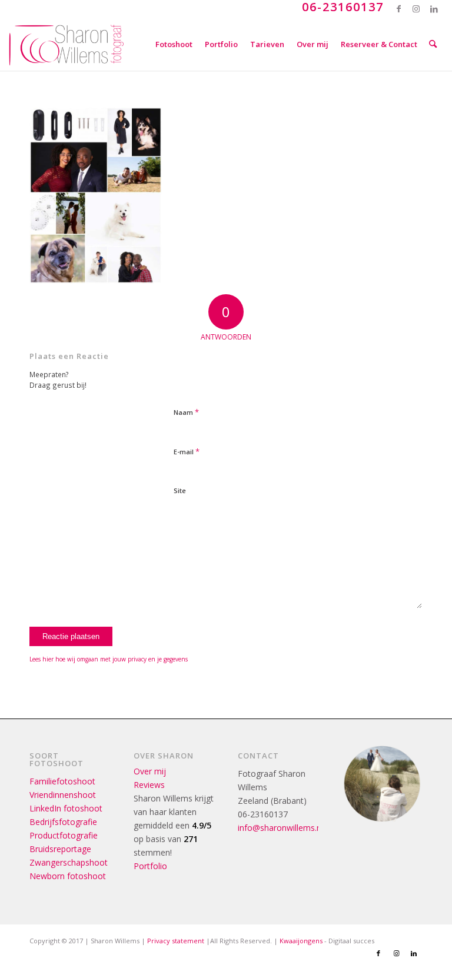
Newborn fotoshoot (67, 875)
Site (180, 490)
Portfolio (150, 865)
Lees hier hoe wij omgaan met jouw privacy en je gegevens (108, 659)
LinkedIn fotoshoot (65, 808)
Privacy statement (175, 940)
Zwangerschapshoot (68, 862)
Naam (186, 412)
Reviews (149, 784)
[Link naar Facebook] (398, 9)
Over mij (150, 771)
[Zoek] (433, 44)
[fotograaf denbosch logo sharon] (66, 44)
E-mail (187, 451)
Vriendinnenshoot (62, 794)
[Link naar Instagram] (416, 9)
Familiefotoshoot (62, 781)
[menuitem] (173, 44)
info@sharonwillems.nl (280, 827)
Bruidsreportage (60, 848)
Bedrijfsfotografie (63, 821)
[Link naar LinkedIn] (434, 9)
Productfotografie (63, 835)
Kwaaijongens (301, 940)
